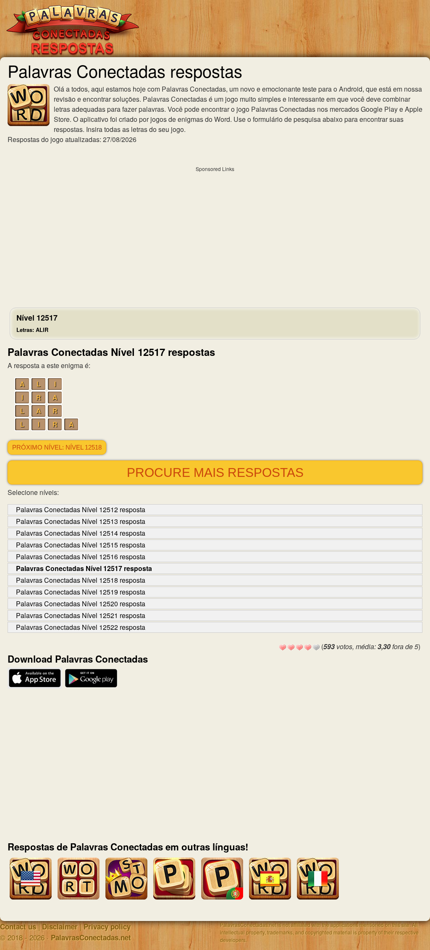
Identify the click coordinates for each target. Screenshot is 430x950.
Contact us (18, 926)
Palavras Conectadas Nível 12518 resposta (80, 580)
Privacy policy (107, 926)
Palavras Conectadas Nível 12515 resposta (80, 545)
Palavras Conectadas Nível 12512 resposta (80, 509)
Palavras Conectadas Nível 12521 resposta (80, 615)
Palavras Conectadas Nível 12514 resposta (80, 533)
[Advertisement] (215, 235)
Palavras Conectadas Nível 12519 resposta (80, 592)
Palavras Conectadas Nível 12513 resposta (80, 521)
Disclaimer (60, 926)
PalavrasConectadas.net (91, 937)
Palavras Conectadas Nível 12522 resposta (80, 627)
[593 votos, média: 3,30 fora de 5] (282, 647)
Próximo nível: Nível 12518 (57, 447)
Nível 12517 (37, 323)
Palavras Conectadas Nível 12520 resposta (80, 603)
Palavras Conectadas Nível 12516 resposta (80, 556)
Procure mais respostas (215, 472)
